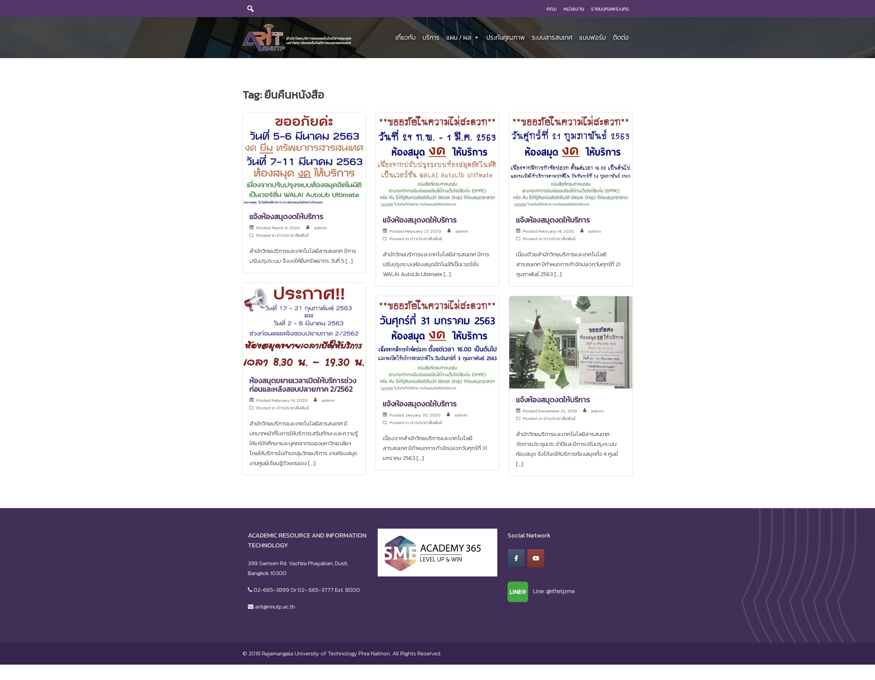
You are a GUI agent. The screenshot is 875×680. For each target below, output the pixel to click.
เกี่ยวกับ (405, 37)
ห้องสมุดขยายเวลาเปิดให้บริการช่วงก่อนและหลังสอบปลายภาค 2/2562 (303, 385)
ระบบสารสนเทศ (552, 37)
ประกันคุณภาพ (505, 37)
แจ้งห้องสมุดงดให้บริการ (286, 216)
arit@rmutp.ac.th (275, 606)
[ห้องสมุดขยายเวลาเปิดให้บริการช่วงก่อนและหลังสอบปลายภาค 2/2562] (304, 325)
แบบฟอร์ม (592, 37)
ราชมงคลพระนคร (610, 8)
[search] (250, 8)
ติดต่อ (621, 37)
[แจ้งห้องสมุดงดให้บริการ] (304, 158)
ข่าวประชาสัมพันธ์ (293, 235)
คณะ (552, 8)
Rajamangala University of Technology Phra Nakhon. (326, 653)
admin (320, 228)
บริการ (431, 37)
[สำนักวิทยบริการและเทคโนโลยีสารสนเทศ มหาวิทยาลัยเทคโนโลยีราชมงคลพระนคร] (297, 36)
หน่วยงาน (574, 8)
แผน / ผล (458, 37)
